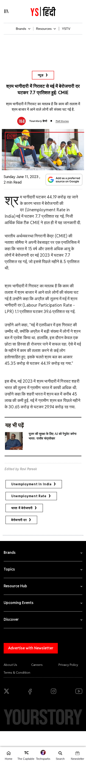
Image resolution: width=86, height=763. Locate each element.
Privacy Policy (68, 665)
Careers (37, 665)
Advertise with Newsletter (30, 648)
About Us (10, 665)
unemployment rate (29, 496)
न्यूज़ (40, 75)
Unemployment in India (31, 484)
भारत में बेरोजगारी (22, 508)
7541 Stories (62, 121)
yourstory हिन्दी (38, 121)
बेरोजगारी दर (19, 520)
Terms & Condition (17, 672)
